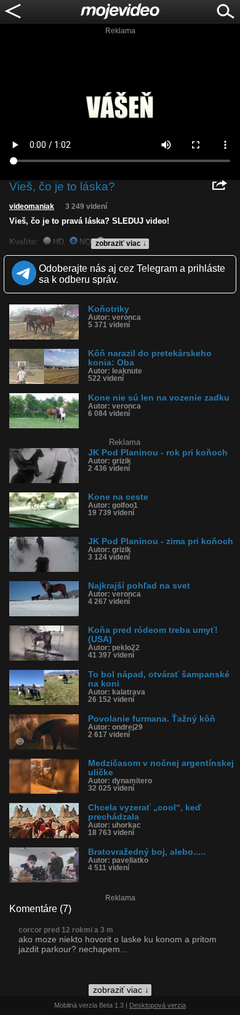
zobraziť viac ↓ (120, 243)
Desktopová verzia (157, 1005)
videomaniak (31, 206)
